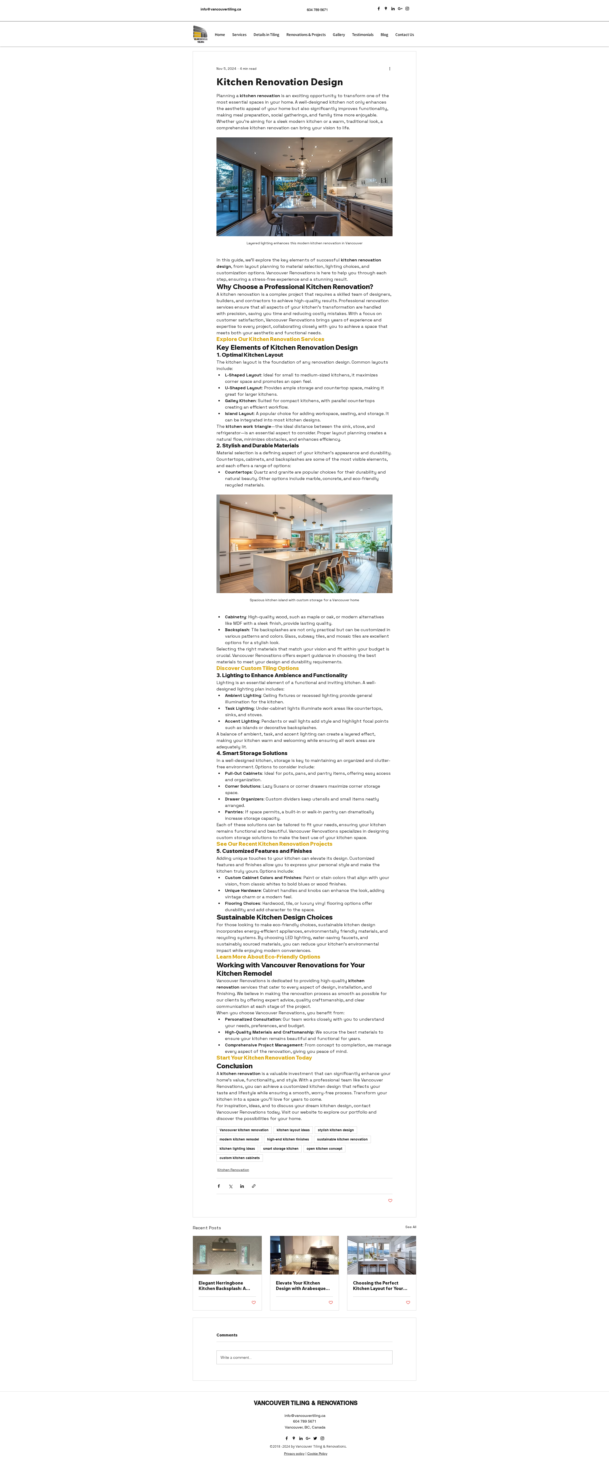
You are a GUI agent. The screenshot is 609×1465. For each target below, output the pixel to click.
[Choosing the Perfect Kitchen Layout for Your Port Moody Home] (381, 1255)
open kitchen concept (324, 1148)
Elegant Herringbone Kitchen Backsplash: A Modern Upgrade (222, 1285)
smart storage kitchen (281, 1148)
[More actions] (390, 68)
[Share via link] (253, 1186)
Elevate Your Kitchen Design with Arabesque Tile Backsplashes (301, 1285)
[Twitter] (315, 1438)
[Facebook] (378, 8)
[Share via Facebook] (218, 1186)
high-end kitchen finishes (288, 1139)
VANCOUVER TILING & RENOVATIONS (306, 1403)
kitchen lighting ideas (237, 1148)
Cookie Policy (317, 1453)
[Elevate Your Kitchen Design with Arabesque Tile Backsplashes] (304, 1255)
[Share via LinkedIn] (242, 1186)
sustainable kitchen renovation (342, 1139)
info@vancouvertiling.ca (221, 9)
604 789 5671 (317, 9)
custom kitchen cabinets (240, 1158)
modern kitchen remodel (239, 1139)
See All (410, 1227)
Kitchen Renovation (233, 1170)
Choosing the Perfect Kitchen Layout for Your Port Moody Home (378, 1285)
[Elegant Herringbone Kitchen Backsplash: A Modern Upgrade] (227, 1255)
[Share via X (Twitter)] (230, 1186)
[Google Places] (385, 8)
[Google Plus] (400, 8)
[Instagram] (407, 8)
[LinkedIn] (393, 8)
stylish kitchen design (336, 1130)
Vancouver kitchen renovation (244, 1130)
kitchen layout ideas (293, 1130)
